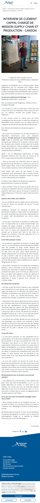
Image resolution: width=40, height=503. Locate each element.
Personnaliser (9, 500)
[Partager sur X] (23, 431)
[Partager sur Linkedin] (26, 431)
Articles (4, 9)
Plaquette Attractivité (8, 468)
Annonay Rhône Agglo (9, 460)
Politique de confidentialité (7, 488)
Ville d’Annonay (7, 464)
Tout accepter (18, 496)
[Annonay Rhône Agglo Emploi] (8, 3)
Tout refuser (28, 500)
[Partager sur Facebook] (20, 431)
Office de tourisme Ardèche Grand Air (13, 466)
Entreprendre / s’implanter (10, 462)
